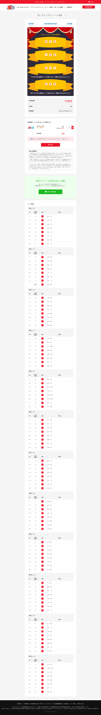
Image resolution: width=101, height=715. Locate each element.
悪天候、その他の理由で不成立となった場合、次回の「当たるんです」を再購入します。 (50, 138)
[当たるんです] (10, 7)
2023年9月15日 (50, 24)
